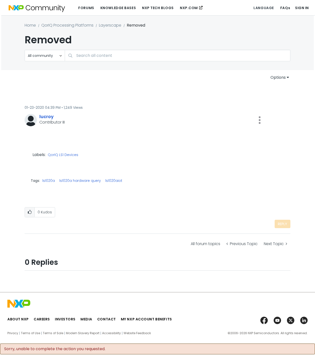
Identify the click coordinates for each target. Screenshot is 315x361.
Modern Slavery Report (82, 333)
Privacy (12, 333)
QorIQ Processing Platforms (67, 25)
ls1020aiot (113, 180)
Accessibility (111, 333)
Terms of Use (30, 333)
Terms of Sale (53, 333)
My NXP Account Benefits (146, 319)
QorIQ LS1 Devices (63, 155)
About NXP (18, 319)
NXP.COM (189, 7)
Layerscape (110, 25)
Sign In (302, 7)
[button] (259, 120)
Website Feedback (137, 333)
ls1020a (48, 180)
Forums (86, 7)
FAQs (285, 7)
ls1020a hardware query (80, 180)
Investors (65, 319)
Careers (42, 319)
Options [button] (278, 77)
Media (86, 319)
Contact (106, 319)
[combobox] (177, 55)
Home (30, 25)
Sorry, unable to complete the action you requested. (54, 349)
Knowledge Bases (118, 7)
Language (263, 7)
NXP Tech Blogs (158, 7)
